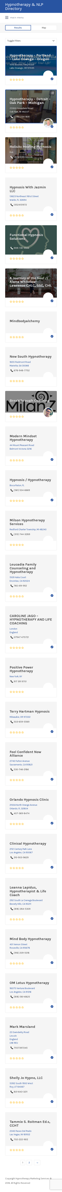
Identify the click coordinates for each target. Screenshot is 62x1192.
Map (44, 27)
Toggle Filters (14, 40)
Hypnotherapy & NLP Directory (24, 6)
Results (18, 27)
